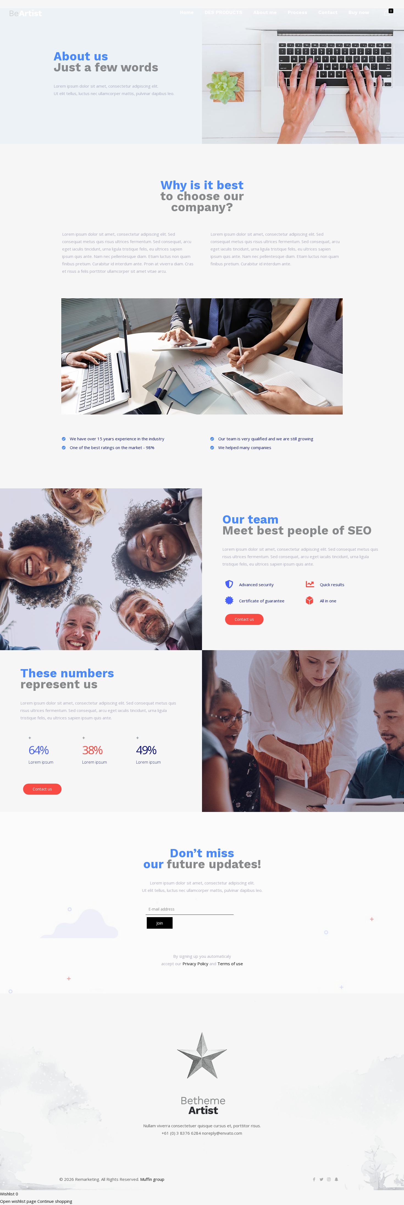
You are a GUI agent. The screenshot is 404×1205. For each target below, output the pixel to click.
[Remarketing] (26, 12)
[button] (244, 619)
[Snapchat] (336, 1179)
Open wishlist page (18, 1201)
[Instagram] (329, 1179)
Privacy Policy (195, 963)
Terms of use (230, 963)
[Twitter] (321, 1179)
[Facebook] (314, 1179)
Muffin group (152, 1179)
